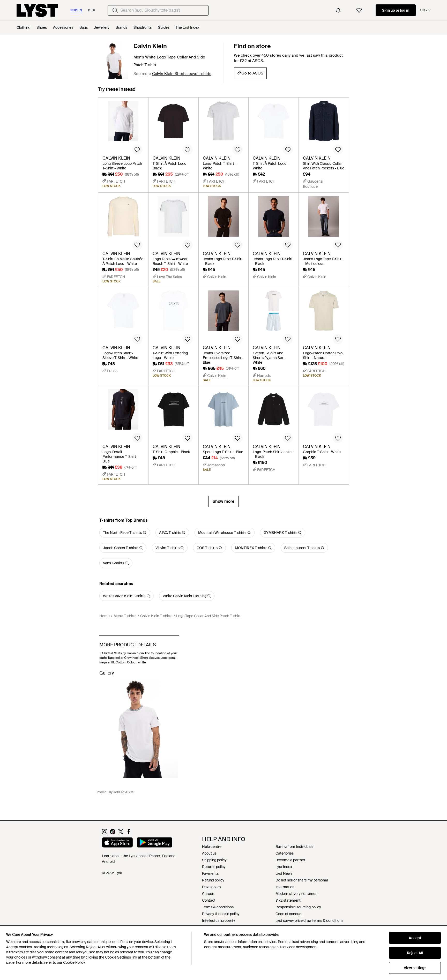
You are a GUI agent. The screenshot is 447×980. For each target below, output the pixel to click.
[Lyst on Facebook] (128, 833)
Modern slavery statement (297, 893)
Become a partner (290, 860)
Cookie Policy (74, 962)
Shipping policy (214, 860)
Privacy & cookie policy (221, 913)
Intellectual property (218, 920)
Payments (210, 873)
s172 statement (288, 900)
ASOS (129, 792)
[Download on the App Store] (117, 843)
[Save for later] (137, 149)
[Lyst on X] (120, 833)
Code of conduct (289, 913)
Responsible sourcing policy (298, 907)
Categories (284, 853)
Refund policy (213, 880)
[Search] (115, 10)
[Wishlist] (359, 10)
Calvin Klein (150, 46)
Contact (208, 900)
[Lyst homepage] (37, 10)
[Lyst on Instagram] (104, 833)
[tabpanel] (223, 302)
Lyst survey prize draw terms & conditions (309, 920)
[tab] (117, 91)
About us (209, 853)
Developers (211, 887)
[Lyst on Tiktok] (112, 833)
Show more (223, 501)
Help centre (211, 846)
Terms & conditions (218, 907)
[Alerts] (338, 10)
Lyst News (283, 873)
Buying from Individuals (294, 846)
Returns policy (214, 866)
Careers (208, 893)
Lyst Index (283, 866)
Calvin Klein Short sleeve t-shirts (181, 73)
